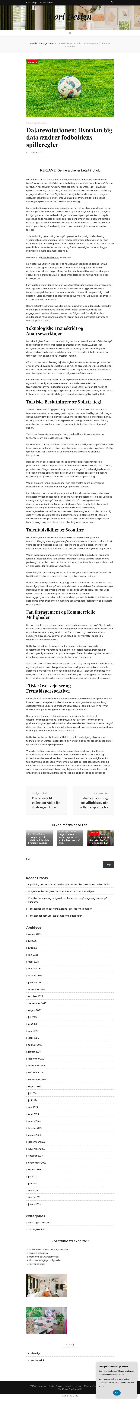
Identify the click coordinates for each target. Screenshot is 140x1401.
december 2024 (37, 1058)
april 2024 (33, 1114)
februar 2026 (35, 975)
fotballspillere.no (50, 257)
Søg (28, 859)
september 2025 (37, 1003)
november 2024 (37, 1065)
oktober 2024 (35, 1072)
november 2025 (36, 989)
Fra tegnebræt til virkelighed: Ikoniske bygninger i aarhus (38, 840)
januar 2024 (34, 1135)
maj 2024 (33, 1107)
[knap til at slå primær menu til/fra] (70, 33)
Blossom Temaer (93, 1386)
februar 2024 (35, 1128)
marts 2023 (34, 1197)
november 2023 (36, 1148)
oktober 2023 (35, 1155)
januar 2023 (34, 1204)
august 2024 (34, 1086)
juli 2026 (32, 941)
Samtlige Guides (36, 123)
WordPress (63, 1389)
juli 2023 (32, 1176)
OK (116, 1392)
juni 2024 (33, 1100)
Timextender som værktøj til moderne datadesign (55, 915)
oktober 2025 (35, 996)
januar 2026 (34, 982)
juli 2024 (32, 1093)
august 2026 (34, 934)
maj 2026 (33, 954)
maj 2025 (33, 1031)
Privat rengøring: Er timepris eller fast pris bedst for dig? (99, 840)
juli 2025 (32, 1017)
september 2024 (37, 1079)
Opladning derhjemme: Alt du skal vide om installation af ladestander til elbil (69, 884)
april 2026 (33, 961)
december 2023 (36, 1141)
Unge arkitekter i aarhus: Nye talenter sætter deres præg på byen (69, 838)
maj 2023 (33, 1190)
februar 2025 (35, 1044)
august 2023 (34, 1169)
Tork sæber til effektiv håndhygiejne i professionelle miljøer (60, 908)
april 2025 (33, 1038)
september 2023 (37, 1162)
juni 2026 (32, 948)
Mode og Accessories (39, 1222)
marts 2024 (34, 1121)
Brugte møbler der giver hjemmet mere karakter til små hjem (61, 891)
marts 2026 (34, 968)
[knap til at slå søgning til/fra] (112, 2)
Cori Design (31, 2)
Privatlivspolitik (46, 2)
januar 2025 (34, 1051)
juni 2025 (32, 1024)
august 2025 (34, 1010)
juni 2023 (32, 1183)
